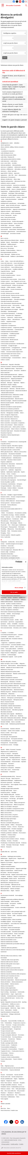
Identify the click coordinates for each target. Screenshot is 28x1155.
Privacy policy (5, 1144)
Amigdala (8, 187)
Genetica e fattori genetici (7, 548)
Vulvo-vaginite (4, 1099)
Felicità (2, 517)
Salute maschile (15, 901)
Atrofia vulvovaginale (17, 221)
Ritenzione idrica (5, 890)
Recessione (3, 872)
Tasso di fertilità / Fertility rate (16, 1021)
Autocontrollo (4, 229)
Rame (2, 860)
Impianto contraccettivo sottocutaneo (10, 595)
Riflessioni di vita (15, 884)
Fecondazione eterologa (7, 515)
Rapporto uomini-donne (7, 870)
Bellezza (22, 242)
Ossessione (11, 763)
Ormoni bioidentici (5, 761)
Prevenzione (4, 830)
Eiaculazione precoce (6, 455)
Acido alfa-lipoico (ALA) (7, 153)
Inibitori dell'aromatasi (7, 601)
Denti (2, 368)
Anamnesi (24, 191)
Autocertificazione (17, 227)
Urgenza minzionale (14, 1070)
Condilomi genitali (14, 333)
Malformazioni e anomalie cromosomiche (11, 679)
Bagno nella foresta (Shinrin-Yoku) (10, 240)
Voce (16, 1095)
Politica (12, 824)
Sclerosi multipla (5, 905)
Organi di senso (16, 759)
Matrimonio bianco (19, 689)
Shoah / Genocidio (19, 933)
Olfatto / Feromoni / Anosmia (13, 749)
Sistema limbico (5, 984)
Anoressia (24, 197)
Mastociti (22, 685)
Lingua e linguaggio (6, 650)
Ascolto (15, 215)
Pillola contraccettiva (6, 812)
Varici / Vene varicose (6, 1082)
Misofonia (20, 716)
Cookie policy (14, 1144)
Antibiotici (20, 199)
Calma (6, 261)
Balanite (22, 240)
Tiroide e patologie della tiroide (9, 1043)
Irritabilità (14, 623)
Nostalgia (15, 744)
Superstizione (4, 1014)
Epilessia (3, 472)
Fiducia (20, 523)
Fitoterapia (21, 527)
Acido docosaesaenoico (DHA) (8, 155)
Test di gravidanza (17, 1037)
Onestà (23, 757)
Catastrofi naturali (6, 285)
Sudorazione (8, 1010)
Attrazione (11, 225)
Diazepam (3, 382)
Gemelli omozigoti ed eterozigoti (14, 544)
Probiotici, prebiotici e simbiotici (9, 832)
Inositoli (3, 603)
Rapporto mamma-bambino (8, 866)
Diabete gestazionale (6, 376)
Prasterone (21, 826)
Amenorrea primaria (6, 185)
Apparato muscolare (6, 209)
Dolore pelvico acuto (6, 427)
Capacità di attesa (5, 271)
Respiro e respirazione (20, 876)
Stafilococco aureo (15, 1004)
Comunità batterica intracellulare (9, 331)
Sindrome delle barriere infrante (9, 961)
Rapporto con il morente (20, 862)
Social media (21, 992)
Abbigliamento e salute (7, 143)
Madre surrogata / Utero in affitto (9, 663)
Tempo (2, 1025)
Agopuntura (4, 175)
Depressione (19, 368)
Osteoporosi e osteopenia (7, 767)
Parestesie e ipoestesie (6, 782)
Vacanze (3, 1074)
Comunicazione (19, 329)
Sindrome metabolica (6, 972)
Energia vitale (11, 466)
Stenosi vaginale (5, 1008)
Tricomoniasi (4, 1053)
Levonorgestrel (5, 646)
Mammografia (4, 681)
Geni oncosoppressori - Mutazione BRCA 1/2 (12, 550)
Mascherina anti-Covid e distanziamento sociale (13, 683)
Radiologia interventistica (14, 856)
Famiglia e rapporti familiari (14, 494)
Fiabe (21, 519)
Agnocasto (16, 173)
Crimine (3, 351)
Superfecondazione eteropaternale (10, 1012)
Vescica (20, 1084)
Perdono (12, 796)
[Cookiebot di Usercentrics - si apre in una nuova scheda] (16, 562)
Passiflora (3, 786)
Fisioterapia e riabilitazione (19, 525)
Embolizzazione (17, 458)
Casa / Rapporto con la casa (18, 281)
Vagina (15, 1078)
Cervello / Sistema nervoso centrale (10, 293)
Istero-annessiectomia (6, 628)
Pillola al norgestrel (19, 804)
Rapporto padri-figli (21, 868)
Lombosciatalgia (11, 654)
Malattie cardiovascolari (19, 673)
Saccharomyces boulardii (7, 895)
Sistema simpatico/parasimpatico (9, 990)
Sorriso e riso (19, 998)
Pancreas (18, 776)
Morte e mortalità (16, 722)
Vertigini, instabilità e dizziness (9, 1084)
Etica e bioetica (17, 486)
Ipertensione (4, 621)
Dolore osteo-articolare (7, 425)
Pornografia (19, 824)
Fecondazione (10, 513)
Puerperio (9, 847)
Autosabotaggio (5, 233)
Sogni (12, 994)
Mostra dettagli (19, 587)
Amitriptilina (16, 187)
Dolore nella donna (16, 421)
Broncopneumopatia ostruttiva (9, 252)
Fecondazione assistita (20, 513)
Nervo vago (14, 732)
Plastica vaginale (5, 824)
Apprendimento (16, 211)
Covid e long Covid (17, 349)
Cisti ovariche (16, 305)
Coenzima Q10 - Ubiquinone (13, 315)
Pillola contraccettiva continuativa (9, 816)
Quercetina (14, 851)
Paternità (10, 786)
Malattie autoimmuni (6, 673)
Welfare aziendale (5, 1103)
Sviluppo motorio (5, 1016)
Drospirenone (4, 437)
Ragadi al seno (12, 858)
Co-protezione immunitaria (8, 313)
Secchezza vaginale (6, 913)
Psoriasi (22, 845)
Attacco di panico (18, 223)
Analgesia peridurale (14, 191)
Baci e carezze (4, 238)
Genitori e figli (4, 552)
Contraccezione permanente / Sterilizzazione (12, 343)
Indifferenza (22, 597)
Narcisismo (3, 730)
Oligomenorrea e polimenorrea (9, 751)
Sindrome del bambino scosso (8, 939)
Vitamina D (10, 1093)
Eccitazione (4, 441)
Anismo (18, 197)
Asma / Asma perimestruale (8, 217)
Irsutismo (21, 623)
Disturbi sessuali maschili (7, 402)
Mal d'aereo (4, 665)
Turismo (3, 1061)
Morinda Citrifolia (5, 722)
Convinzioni (4, 345)
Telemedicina (8, 1023)
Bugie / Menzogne (5, 254)
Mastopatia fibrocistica (7, 689)
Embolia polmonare (6, 458)
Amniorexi (23, 187)
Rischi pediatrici (5, 888)
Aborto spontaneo (5, 145)
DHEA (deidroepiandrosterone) (9, 374)
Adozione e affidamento (7, 169)
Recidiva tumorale (5, 874)
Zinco (8, 1108)
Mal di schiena (12, 665)
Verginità (22, 1082)
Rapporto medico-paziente (8, 868)
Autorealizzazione (21, 231)
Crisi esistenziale (14, 355)
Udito (2, 1066)
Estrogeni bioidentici (6, 486)
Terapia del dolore (5, 1027)
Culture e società (5, 359)
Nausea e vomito (5, 732)
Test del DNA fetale (6, 1037)
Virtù (13, 1088)
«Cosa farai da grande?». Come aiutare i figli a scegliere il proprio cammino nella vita (13, 87)
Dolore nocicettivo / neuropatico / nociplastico (13, 423)
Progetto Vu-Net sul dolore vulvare (10, 839)
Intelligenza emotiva (18, 607)
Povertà (15, 826)
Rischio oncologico (15, 888)
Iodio (21, 619)
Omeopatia (15, 753)
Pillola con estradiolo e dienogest (9, 806)
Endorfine (3, 466)
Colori (23, 319)
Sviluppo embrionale (14, 1014)
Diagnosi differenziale (18, 376)
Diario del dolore (16, 380)
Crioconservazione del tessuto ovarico (11, 353)
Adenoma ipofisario (6, 165)
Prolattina (3, 841)
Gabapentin (4, 542)
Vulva (17, 1097)
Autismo (18, 225)
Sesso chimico (4, 929)
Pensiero (17, 794)
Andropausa (4, 195)
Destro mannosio (5, 372)
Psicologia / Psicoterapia (12, 845)
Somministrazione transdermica (15, 996)
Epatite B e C (4, 470)
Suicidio (15, 1010)
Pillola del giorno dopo (6, 820)
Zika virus (3, 1108)
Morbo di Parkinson (20, 720)
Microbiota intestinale (6, 712)
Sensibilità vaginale (6, 921)
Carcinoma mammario (6, 277)
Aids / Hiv (10, 175)
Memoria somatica (22, 695)
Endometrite (19, 464)
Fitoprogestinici (13, 527)
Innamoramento (18, 601)
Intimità (9, 613)
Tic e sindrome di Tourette (8, 1041)
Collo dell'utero (16, 319)
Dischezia (12, 388)
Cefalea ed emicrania (17, 285)
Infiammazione (15, 599)
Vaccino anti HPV (18, 1074)
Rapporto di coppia (6, 864)
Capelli (13, 271)
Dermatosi (17, 370)
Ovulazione (12, 771)
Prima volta (12, 830)
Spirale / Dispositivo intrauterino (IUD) (11, 1002)
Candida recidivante (18, 269)
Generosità (11, 546)
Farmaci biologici (20, 501)
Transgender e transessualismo (9, 1049)
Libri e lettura (19, 646)
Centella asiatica (5, 289)
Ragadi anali (21, 858)
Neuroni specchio (5, 738)
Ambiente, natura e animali (8, 183)
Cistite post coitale (5, 307)
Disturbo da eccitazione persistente (10, 408)
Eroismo (14, 474)
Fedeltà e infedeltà (20, 515)
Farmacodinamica (12, 505)
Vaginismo (21, 1078)
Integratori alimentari (6, 605)
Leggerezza (4, 642)
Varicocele (16, 1082)
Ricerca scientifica (5, 884)
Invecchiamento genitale (7, 617)
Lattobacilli (4, 636)
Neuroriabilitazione (6, 740)
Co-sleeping (19, 313)
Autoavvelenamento (6, 227)
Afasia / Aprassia (12, 171)
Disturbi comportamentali (7, 390)
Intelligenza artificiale (19, 605)
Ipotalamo (3, 623)
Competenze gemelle (18, 327)
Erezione (3, 474)
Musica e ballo (4, 724)
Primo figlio (19, 830)
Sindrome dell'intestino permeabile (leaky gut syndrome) (13, 944)
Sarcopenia (13, 903)
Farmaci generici (5, 503)
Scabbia (19, 903)
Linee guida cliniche (11, 648)
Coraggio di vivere (5, 347)
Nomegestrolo (4, 742)
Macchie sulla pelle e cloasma (8, 661)
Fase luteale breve (5, 507)
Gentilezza (12, 552)
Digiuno (22, 382)
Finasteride (4, 525)
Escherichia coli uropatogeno (8, 480)
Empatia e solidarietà (6, 462)
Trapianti (20, 1049)
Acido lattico (14, 161)
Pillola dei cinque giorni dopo (8, 818)
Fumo (8, 533)
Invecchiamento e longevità (8, 615)
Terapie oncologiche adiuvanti (9, 1035)
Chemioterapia (15, 297)
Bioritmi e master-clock (7, 246)
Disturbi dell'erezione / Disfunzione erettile (12, 394)
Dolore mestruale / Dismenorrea (9, 419)
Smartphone (13, 992)
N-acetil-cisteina (5, 728)
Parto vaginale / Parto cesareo (19, 784)
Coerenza (3, 317)
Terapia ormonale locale (7, 1031)
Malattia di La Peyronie (7, 669)
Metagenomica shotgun (7, 707)
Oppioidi (3, 759)
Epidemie (11, 470)
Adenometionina (16, 165)
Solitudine (3, 996)
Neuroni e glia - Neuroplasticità (9, 736)
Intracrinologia (16, 613)
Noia (25, 740)
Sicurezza (3, 935)
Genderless (4, 546)
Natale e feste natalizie (14, 730)
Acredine (14, 163)
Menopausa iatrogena (6, 699)
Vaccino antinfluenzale (7, 1078)
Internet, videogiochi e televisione (10, 609)
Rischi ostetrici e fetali (18, 886)
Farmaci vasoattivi (15, 503)
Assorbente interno (6, 221)
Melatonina (11, 693)
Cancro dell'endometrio (7, 265)
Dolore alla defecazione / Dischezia (10, 417)
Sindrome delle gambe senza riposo (10, 963)
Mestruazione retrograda (7, 703)
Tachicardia (4, 1021)
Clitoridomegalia (12, 311)
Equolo (23, 472)
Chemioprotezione (5, 297)
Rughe (12, 890)
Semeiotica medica (22, 915)
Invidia (17, 619)
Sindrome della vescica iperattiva (10, 959)
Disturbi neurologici (6, 400)
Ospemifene (4, 763)
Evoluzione (15, 490)
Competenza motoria (6, 327)
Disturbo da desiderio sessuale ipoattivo (11, 406)
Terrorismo (21, 1035)
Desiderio (23, 370)
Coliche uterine (18, 317)
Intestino (3, 613)
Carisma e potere (5, 281)
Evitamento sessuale (6, 490)
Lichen (2, 648)
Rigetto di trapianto (6, 886)
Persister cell (19, 796)
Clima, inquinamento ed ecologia (9, 309)
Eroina (8, 474)
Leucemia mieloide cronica (18, 644)
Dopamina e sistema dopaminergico (10, 435)
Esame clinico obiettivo (7, 476)
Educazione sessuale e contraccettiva (10, 449)
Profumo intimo (12, 834)
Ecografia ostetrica (5, 443)
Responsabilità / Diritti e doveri (9, 878)
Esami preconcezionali (20, 476)
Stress (2, 1010)
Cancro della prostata (16, 267)
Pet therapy (12, 798)
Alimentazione (22, 175)
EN (26, 1)
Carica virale (21, 279)
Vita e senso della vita (10, 1090)
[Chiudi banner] (25, 561)
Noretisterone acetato (6, 744)
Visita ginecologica (20, 1088)
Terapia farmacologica (7, 1029)
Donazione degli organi (7, 431)
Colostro (3, 321)
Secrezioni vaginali (17, 913)
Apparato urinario (5, 211)
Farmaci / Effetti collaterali (8, 501)
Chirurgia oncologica (19, 299)
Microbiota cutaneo (6, 709)
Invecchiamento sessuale (7, 619)
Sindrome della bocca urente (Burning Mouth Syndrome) (13, 950)
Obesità (3, 749)
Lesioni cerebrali (5, 644)
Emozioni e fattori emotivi (14, 460)
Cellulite (19, 287)
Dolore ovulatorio (18, 425)
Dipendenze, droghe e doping (8, 384)
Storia (23, 1008)
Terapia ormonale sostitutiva (8, 1033)
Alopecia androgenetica (7, 181)
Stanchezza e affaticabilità (7, 1006)
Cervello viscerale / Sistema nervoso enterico (12, 295)
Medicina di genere (6, 691)
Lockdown (3, 654)
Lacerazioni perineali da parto (9, 634)
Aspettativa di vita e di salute (8, 219)
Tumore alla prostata (6, 1059)
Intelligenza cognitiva (6, 607)
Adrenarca (3, 171)
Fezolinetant (15, 519)
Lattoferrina (11, 636)
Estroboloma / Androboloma (8, 484)
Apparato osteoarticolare (19, 209)
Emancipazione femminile (20, 455)
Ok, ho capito (14, 592)
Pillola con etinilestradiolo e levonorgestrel (12, 810)
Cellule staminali (11, 287)
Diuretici (3, 412)
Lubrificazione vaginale (7, 656)
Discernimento (4, 388)
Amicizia (3, 187)
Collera (9, 319)
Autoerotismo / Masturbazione (17, 229)
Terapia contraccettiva (18, 1025)
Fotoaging (3, 533)
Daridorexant (4, 364)
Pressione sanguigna (17, 828)
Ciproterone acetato (6, 305)
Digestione (16, 382)
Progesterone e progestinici (8, 836)
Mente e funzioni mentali (7, 701)
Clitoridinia (4, 311)
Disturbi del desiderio (21, 390)
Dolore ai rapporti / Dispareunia (9, 414)
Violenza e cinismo (5, 1088)
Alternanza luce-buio (19, 181)
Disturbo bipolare (5, 404)
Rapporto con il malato (7, 862)
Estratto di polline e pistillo (8, 482)
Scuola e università (20, 907)
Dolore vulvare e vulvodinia (18, 429)
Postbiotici (3, 826)
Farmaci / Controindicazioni (8, 498)
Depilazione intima (10, 368)
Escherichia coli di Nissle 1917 (8, 478)
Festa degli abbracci (6, 519)
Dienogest (9, 382)
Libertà (12, 646)
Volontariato (22, 1095)
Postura (9, 826)
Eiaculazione (4, 453)
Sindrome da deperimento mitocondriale (11, 937)
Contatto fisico (12, 335)
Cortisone (23, 347)
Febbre (3, 513)
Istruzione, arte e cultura (20, 628)
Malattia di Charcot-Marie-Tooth (14, 667)
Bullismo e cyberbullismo (17, 256)
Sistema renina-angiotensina (8, 988)
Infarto (2, 599)
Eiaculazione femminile (15, 453)
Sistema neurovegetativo (7, 986)
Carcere (18, 275)
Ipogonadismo (19, 621)
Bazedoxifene (14, 242)
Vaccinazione (9, 1074)
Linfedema (20, 648)
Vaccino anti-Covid (5, 1076)
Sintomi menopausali (20, 980)
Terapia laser (17, 1029)
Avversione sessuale (15, 233)
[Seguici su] (20, 1)
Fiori (9, 525)
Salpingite (3, 897)
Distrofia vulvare (20, 388)
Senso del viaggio (16, 921)
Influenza (23, 599)
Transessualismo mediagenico (8, 1047)
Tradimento (14, 1045)
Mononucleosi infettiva (7, 720)
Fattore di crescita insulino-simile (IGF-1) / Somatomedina (11, 510)
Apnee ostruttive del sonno (13, 205)
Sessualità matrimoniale (18, 931)
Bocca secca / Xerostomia (7, 248)
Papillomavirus (18, 780)
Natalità (23, 730)
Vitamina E (17, 1093)
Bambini (3, 242)
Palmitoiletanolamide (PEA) (8, 776)
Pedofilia (14, 792)
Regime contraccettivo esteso (19, 874)
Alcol (16, 175)
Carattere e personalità (7, 273)
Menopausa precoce (18, 699)
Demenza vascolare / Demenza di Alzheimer (12, 366)
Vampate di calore (11, 1080)
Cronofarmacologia (6, 357)
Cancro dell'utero (5, 267)
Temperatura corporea (19, 1023)
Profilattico (3, 834)
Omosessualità (4, 757)
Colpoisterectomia (11, 321)
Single (16, 978)
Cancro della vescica (6, 269)
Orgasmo (23, 759)
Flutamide (3, 531)
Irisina (9, 623)
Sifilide (9, 935)
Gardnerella (11, 542)
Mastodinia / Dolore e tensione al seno (11, 687)
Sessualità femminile (14, 929)
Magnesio (22, 663)
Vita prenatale (21, 1090)
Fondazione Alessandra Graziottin (12, 1147)
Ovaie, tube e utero (6, 769)
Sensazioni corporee (6, 917)
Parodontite (17, 782)
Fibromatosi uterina (15, 521)
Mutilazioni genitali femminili (17, 724)
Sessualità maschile (6, 931)
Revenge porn (4, 880)
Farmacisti (3, 505)
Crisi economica (5, 355)
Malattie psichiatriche (6, 675)
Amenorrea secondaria (19, 185)
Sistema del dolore (5, 982)
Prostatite (15, 841)
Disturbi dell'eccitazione (7, 392)
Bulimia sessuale (5, 256)
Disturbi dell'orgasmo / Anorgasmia (10, 396)
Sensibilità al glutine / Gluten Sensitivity (11, 919)
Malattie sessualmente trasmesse (9, 677)
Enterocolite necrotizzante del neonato (11, 468)
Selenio (9, 915)
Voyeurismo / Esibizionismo (8, 1097)
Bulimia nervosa (15, 254)
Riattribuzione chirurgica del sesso (10, 882)
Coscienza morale (5, 349)
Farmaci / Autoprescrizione (18, 496)
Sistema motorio (14, 984)
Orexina (8, 759)
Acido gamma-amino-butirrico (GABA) (11, 159)
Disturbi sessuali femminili (19, 400)
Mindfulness (19, 714)
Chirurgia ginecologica (7, 299)
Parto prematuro (5, 784)
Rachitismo (3, 856)
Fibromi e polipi (5, 523)
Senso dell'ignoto (5, 923)
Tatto (2, 1023)
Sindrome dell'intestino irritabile (9, 941)
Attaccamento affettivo (7, 223)
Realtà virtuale (18, 870)
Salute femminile (5, 901)
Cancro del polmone (19, 263)
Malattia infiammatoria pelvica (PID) (10, 671)
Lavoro (17, 636)
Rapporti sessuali (9, 860)
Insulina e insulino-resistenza (13, 603)
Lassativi (20, 634)
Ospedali (23, 761)
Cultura (24, 357)
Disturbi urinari (19, 402)
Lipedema (20, 652)
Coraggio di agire (12, 345)
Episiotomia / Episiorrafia (13, 472)
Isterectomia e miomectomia (16, 625)
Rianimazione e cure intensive (17, 880)
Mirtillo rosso (13, 716)
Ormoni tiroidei (16, 761)
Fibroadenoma (4, 521)
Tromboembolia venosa (7, 1055)
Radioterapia (4, 858)
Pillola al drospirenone (7, 804)
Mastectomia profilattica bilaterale (10, 685)
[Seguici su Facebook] (14, 1)
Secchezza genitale (6, 909)
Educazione (19, 447)
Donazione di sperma (6, 433)
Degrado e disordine (14, 364)
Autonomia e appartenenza (8, 231)
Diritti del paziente (5, 386)
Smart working (5, 992)
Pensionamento (5, 796)
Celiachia (3, 287)
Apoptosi (23, 205)
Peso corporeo (4, 798)
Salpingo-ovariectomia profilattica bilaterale (12, 899)
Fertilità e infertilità (21, 517)
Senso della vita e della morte (18, 923)
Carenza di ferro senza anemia (9, 279)
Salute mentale (5, 903)
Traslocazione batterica (18, 1051)
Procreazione (22, 832)
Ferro (13, 517)
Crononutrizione (16, 357)
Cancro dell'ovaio (18, 265)
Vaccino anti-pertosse (17, 1076)
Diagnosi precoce (5, 378)
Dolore (22, 412)
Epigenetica (18, 470)
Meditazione (4, 693)
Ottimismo (17, 767)
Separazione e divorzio (7, 925)
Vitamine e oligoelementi (7, 1095)
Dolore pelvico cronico (18, 427)
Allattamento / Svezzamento (8, 177)
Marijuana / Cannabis (15, 681)
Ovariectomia (15, 769)
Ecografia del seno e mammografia (17, 441)
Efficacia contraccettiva (20, 451)
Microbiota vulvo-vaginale (7, 714)
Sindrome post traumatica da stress (10, 976)
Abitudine (16, 143)
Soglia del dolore (5, 994)
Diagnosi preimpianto (16, 378)
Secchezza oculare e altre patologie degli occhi (13, 911)
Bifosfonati (3, 244)
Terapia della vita (16, 1027)
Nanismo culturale (15, 728)
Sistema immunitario (17, 982)
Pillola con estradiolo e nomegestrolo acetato (12, 808)
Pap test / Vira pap (5, 778)
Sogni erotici (18, 994)
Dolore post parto (5, 429)
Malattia (3, 667)
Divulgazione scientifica (13, 412)
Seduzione (3, 915)
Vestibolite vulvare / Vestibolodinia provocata (12, 1086)
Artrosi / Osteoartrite (6, 215)
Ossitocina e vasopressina (7, 765)
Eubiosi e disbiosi (12, 488)
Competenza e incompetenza (8, 325)
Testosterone (11, 1039)
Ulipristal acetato (9, 1066)
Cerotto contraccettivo (6, 291)
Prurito (3, 845)
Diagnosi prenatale (6, 380)
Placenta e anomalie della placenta (10, 822)
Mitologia (24, 718)
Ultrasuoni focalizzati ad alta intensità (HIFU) (12, 1068)
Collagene (3, 319)
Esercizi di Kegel (21, 480)
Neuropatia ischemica (17, 738)
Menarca (3, 697)
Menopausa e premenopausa (15, 697)
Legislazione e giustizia (15, 642)
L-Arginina (3, 632)
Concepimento (4, 333)
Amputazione (4, 191)
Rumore (18, 890)
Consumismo (4, 335)
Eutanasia (20, 488)
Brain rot (19, 250)
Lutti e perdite (18, 656)
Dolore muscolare (5, 421)
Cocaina (3, 315)
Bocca (15, 246)
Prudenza (23, 843)
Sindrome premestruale (7, 978)
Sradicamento (5, 1004)
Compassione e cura (6, 323)
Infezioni (8, 599)
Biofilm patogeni (12, 244)
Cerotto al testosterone (16, 289)
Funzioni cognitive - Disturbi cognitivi (10, 535)
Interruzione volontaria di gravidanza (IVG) (12, 611)
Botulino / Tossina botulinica (8, 250)
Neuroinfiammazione (6, 734)
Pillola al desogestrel (19, 802)
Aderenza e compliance (7, 167)
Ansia (2, 199)
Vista (2, 1090)
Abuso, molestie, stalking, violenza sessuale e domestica (12, 148)
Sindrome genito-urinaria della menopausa (12, 970)
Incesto (10, 597)
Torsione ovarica (5, 1045)
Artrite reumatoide (16, 213)
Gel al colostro (19, 542)
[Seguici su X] (17, 1)
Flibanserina (10, 529)
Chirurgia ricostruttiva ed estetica (9, 301)
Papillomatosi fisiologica (7, 780)
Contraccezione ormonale (7, 341)
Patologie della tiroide (6, 790)
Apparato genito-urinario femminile (10, 207)
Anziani (3, 205)
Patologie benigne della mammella (10, 788)
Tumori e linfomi (17, 1059)
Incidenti (15, 597)
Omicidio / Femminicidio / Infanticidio (10, 755)
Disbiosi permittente (17, 386)
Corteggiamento (16, 347)
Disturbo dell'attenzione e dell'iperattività (11, 410)
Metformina (17, 707)
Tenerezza (8, 1025)
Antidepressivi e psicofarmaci (8, 203)
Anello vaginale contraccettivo (16, 195)
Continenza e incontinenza (8, 337)
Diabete (21, 374)
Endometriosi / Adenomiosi (8, 464)
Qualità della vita (5, 851)
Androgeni (4, 193)
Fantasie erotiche (5, 496)
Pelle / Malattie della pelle (7, 794)
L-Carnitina (11, 632)
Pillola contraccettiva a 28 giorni (9, 814)
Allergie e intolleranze (6, 179)
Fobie (8, 531)
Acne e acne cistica (6, 163)
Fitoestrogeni (4, 527)
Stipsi (18, 1008)
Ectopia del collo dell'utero (8, 447)
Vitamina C (3, 1093)
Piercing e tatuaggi (11, 800)
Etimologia (3, 488)
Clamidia (18, 307)
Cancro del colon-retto (6, 263)
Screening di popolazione (7, 907)
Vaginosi (3, 1080)
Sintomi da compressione (7, 980)
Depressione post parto (7, 370)
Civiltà (13, 307)
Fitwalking (3, 529)
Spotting (24, 1002)
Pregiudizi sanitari (5, 828)
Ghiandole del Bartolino (7, 554)
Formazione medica (16, 531)
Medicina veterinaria (17, 691)
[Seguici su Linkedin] (23, 1)
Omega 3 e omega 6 (6, 753)
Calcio (2, 261)
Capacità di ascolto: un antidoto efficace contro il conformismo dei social (13, 99)
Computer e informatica (7, 329)
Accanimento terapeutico (8, 151)
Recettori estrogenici (13, 872)
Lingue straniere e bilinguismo (9, 652)
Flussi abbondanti (20, 529)
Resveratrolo (21, 878)
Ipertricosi (11, 621)
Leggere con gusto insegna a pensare (14, 120)
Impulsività (4, 597)
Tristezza (11, 1053)
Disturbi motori (19, 398)
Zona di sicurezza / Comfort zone (9, 1110)
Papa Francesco (16, 778)
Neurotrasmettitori (17, 740)
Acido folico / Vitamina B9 (7, 157)
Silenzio (14, 935)
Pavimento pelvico (5, 792)
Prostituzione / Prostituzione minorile (10, 843)
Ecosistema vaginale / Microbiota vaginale (12, 445)
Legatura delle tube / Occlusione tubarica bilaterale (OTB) (11, 639)
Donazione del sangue (20, 431)
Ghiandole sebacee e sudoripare (9, 556)
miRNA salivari (4, 716)
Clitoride (21, 309)
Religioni (3, 876)
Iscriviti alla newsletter (14, 1153)
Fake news (3, 494)
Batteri (8, 242)
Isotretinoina (4, 625)
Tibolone (18, 1039)
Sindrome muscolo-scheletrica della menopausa (13, 974)
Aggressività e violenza (7, 173)
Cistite (22, 305)
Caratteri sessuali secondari (8, 275)
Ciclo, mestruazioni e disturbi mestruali (11, 303)
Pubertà (3, 847)
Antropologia (21, 203)
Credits (21, 1144)
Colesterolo (10, 317)
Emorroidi (3, 460)
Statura (18, 1006)
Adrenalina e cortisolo (20, 169)
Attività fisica (4, 225)
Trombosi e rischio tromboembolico (10, 1057)
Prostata (9, 841)
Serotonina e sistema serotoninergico (10, 927)
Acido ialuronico (5, 161)
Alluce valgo (17, 179)
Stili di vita (13, 1008)
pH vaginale (20, 798)
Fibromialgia (13, 523)
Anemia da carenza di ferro (8, 197)
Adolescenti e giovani (20, 167)
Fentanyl (8, 517)
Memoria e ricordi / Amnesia (8, 695)
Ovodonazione (4, 771)
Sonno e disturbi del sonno (8, 998)
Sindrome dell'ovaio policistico (9, 947)
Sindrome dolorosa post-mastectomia (10, 968)
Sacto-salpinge (19, 895)
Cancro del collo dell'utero (16, 261)
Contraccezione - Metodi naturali (9, 339)
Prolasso (22, 839)
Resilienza (9, 876)
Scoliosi (13, 905)
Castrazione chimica (21, 283)
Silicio (18, 935)
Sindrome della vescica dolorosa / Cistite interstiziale (11, 956)
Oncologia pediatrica (14, 757)
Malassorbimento (21, 665)
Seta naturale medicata (7, 933)
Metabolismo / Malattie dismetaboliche (11, 705)
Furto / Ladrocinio (5, 537)
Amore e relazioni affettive (19, 189)
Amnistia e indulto (5, 189)
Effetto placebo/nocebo (7, 451)
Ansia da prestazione (11, 199)
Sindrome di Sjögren (6, 966)
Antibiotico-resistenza (6, 201)
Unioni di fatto (4, 1070)
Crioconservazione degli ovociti (14, 351)
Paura (15, 790)
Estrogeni (19, 484)
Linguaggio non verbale (18, 650)
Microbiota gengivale (17, 709)
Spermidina (4, 1000)
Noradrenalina (13, 742)
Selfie (14, 915)
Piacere (3, 800)
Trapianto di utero (5, 1051)
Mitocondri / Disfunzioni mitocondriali (11, 718)
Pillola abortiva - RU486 (7, 802)
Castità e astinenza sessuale (8, 283)
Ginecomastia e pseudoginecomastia (10, 558)
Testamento (4, 1039)
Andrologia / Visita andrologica (16, 193)
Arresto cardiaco (5, 213)
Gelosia (2, 544)
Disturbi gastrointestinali (7, 398)
